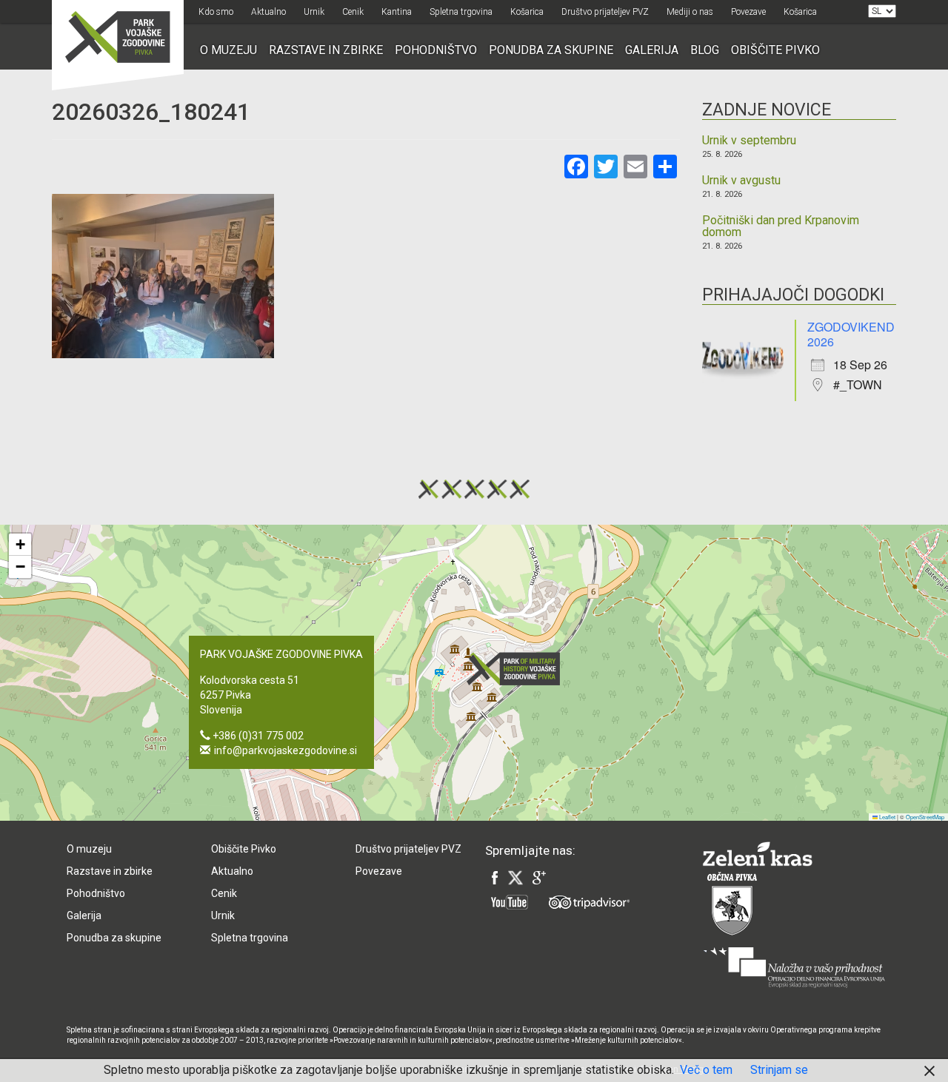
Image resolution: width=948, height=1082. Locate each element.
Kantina (396, 12)
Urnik (314, 12)
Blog (704, 50)
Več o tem (706, 1070)
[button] (518, 669)
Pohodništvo (436, 50)
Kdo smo (215, 12)
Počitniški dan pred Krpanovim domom (780, 226)
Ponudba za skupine (551, 50)
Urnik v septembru (749, 141)
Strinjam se (779, 1070)
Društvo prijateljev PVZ (605, 12)
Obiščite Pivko (775, 50)
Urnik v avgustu (741, 181)
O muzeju (228, 50)
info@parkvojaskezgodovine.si (285, 750)
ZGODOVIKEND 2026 (851, 334)
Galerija (651, 50)
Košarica (527, 12)
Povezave (748, 12)
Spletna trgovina (461, 12)
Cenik (353, 12)
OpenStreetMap (925, 817)
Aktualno (268, 12)
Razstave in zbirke (326, 50)
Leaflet (886, 817)
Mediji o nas (690, 12)
